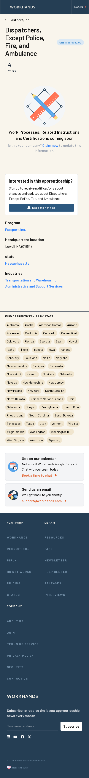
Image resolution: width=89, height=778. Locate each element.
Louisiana (30, 358)
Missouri (32, 374)
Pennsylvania (49, 407)
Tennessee (14, 423)
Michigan (38, 366)
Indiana (38, 349)
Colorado (49, 333)
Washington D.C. (61, 432)
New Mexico (14, 390)
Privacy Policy (20, 655)
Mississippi (14, 374)
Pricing (14, 583)
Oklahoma (13, 407)
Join (11, 632)
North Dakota (16, 399)
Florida (29, 341)
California (31, 333)
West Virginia (15, 440)
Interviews (54, 594)
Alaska (28, 325)
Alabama (13, 325)
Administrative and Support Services (34, 286)
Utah (43, 423)
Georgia (45, 341)
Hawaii (73, 341)
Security (15, 667)
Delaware (13, 341)
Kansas (65, 349)
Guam (59, 341)
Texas (30, 423)
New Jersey (56, 382)
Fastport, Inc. (15, 229)
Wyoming (54, 440)
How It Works (19, 572)
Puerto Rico (71, 407)
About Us (15, 621)
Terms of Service (22, 644)
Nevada (12, 382)
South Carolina (39, 415)
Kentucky (13, 358)
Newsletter (55, 560)
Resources (54, 537)
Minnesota (56, 366)
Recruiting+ (18, 549)
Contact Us (17, 678)
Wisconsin (36, 440)
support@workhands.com (42, 501)
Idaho (10, 349)
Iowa (52, 349)
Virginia (73, 423)
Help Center (55, 572)
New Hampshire (33, 382)
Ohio (72, 399)
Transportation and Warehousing (30, 280)
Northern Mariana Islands (46, 399)
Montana (48, 374)
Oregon (30, 407)
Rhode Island (15, 415)
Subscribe (71, 726)
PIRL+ (12, 560)
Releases (52, 583)
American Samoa (50, 325)
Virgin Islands (15, 432)
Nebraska (66, 374)
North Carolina (54, 390)
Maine (46, 358)
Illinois (24, 349)
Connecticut (69, 333)
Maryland (61, 358)
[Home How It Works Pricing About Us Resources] (20, 7)
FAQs (48, 549)
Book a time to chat (37, 475)
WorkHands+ (18, 537)
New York (34, 390)
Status (13, 594)
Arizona (72, 325)
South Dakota (63, 415)
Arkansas (13, 333)
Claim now (50, 145)
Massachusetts (17, 366)
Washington (37, 432)
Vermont (57, 423)
